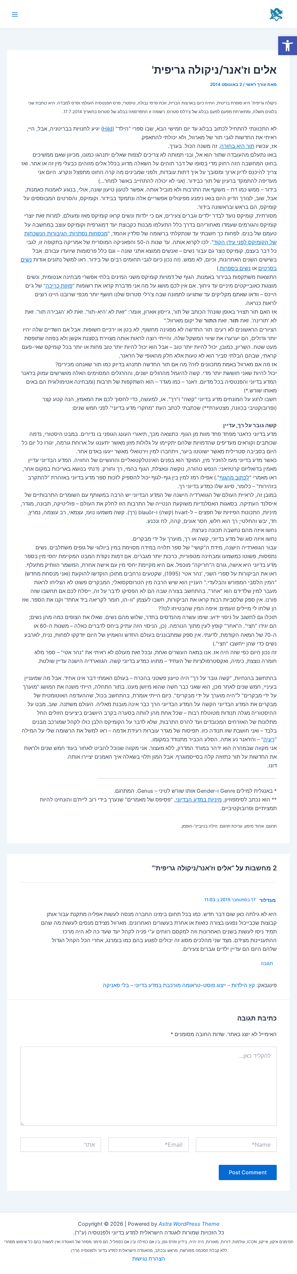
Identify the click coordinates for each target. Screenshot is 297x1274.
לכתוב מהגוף (234, 477)
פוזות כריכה (59, 286)
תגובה (267, 963)
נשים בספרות (235, 268)
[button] (287, 45)
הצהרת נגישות (148, 1259)
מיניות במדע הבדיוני (199, 799)
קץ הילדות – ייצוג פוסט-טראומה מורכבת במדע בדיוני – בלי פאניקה (179, 985)
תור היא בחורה (237, 146)
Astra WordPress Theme (189, 1224)
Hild (107, 128)
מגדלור (267, 900)
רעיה (269, 739)
